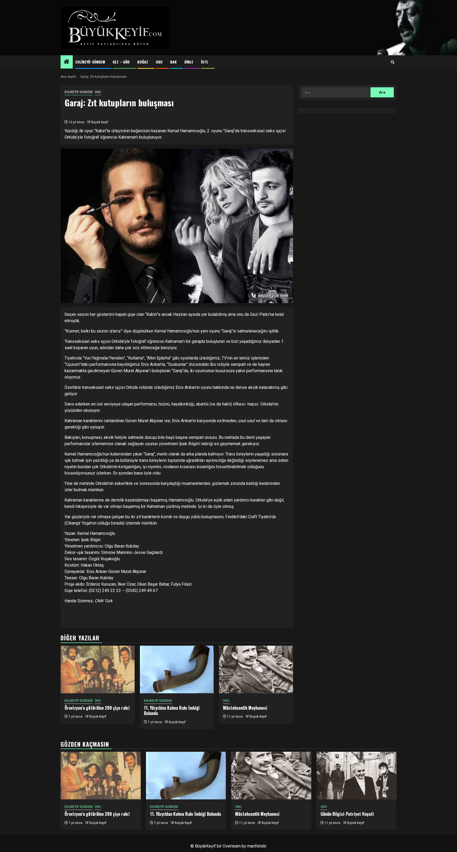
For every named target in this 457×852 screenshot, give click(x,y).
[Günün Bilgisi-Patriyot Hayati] (357, 775)
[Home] (67, 62)
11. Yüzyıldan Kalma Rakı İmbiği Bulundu (172, 711)
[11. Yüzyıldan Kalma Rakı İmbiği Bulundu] (177, 669)
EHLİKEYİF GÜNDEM (90, 62)
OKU (159, 62)
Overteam (232, 846)
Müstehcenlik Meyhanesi (245, 708)
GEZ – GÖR (121, 62)
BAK (173, 62)
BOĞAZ (142, 62)
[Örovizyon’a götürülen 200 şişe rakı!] (98, 669)
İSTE (204, 62)
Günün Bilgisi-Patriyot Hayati (347, 814)
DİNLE (188, 62)
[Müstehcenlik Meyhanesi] (256, 669)
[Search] (392, 62)
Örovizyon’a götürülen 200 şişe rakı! (97, 708)
